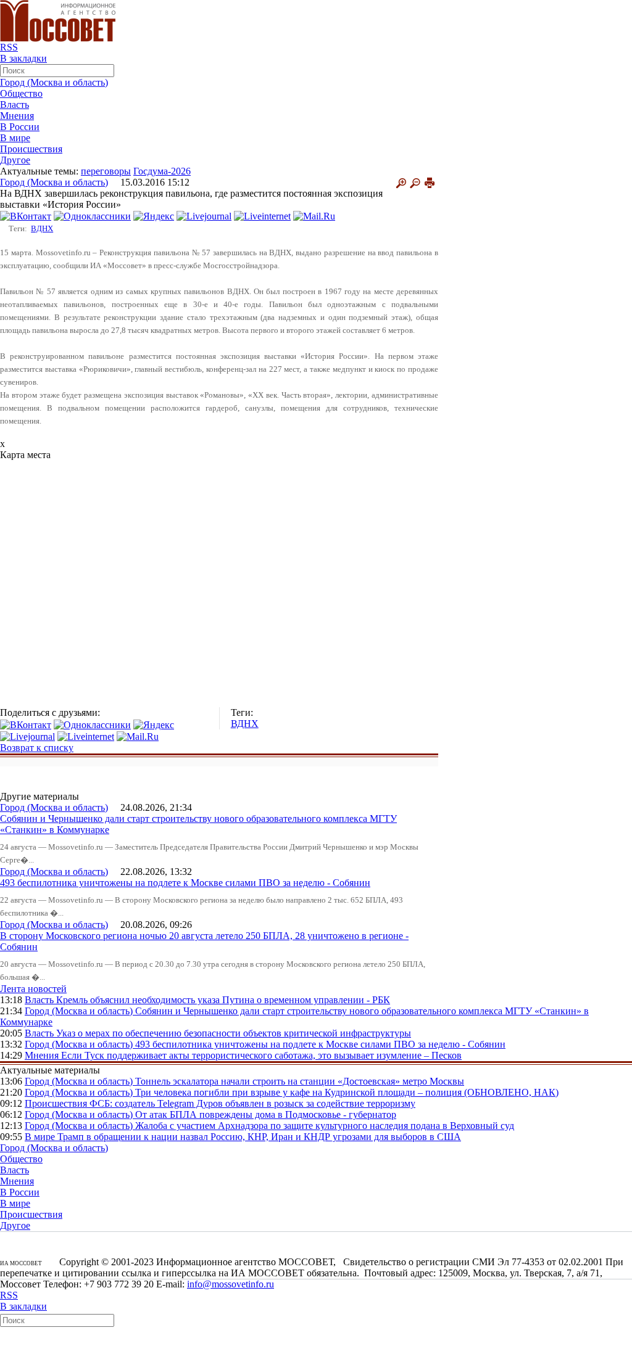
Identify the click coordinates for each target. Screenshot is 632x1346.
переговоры (106, 171)
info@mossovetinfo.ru (230, 1284)
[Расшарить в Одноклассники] (92, 215)
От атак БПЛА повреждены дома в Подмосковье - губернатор (265, 1114)
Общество (21, 93)
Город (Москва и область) (54, 82)
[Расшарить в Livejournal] (204, 215)
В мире (15, 138)
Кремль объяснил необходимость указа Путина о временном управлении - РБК (223, 1000)
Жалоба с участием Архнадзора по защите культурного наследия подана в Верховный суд (324, 1125)
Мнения (17, 115)
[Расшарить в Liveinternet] (262, 215)
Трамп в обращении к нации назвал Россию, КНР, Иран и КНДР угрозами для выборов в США (259, 1136)
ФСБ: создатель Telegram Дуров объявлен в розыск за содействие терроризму (252, 1103)
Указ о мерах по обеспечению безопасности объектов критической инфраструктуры (233, 1033)
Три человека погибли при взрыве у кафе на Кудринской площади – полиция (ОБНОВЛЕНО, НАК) (347, 1092)
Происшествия (31, 149)
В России (20, 126)
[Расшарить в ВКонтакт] (25, 215)
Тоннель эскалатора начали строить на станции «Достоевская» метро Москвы (299, 1081)
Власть (14, 104)
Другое (15, 160)
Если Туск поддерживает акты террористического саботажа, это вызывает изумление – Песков (261, 1055)
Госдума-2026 (162, 171)
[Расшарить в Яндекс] (153, 215)
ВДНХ (42, 228)
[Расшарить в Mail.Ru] (314, 215)
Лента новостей (33, 988)
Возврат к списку (36, 747)
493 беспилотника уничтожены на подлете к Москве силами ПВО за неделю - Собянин (185, 882)
